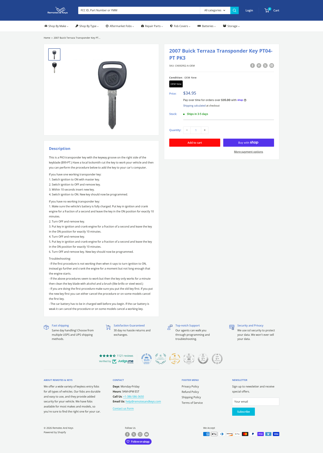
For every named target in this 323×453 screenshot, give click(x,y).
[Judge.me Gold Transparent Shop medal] (174, 358)
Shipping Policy (191, 397)
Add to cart (195, 142)
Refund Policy (190, 392)
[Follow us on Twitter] (133, 434)
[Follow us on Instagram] (140, 434)
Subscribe (243, 412)
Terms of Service (192, 403)
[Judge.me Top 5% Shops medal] (203, 358)
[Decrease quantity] (186, 130)
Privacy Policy (190, 386)
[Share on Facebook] (252, 65)
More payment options (248, 151)
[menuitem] (56, 26)
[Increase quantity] (204, 130)
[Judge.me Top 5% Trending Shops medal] (217, 358)
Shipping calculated (194, 105)
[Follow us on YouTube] (146, 434)
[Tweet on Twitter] (265, 65)
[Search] (234, 10)
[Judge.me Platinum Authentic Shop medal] (160, 358)
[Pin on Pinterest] (259, 65)
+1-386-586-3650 (133, 396)
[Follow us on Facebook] (127, 434)
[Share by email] (271, 65)
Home (47, 37)
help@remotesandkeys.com (143, 401)
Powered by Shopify (55, 432)
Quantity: (175, 130)
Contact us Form (123, 408)
